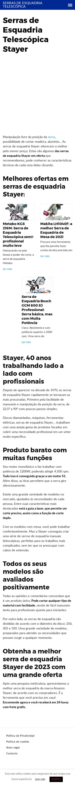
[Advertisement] (37, 95)
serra (51, 137)
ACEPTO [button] (56, 779)
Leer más (40, 779)
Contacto (12, 753)
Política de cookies (17, 742)
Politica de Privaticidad (20, 736)
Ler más (7, 269)
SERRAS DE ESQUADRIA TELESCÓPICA (22, 4)
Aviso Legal (13, 748)
